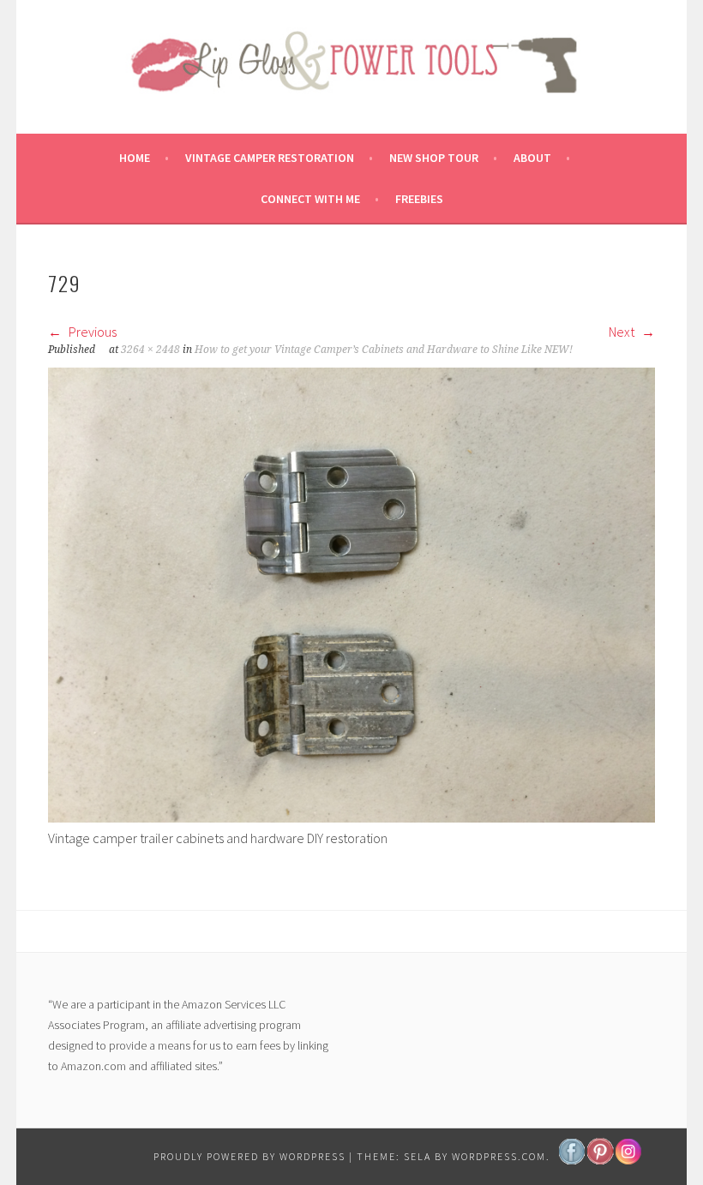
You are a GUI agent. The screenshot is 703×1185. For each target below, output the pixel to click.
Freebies (419, 198)
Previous (91, 331)
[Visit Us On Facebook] (571, 1160)
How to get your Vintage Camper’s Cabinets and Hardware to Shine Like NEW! (384, 350)
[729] (352, 817)
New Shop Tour (433, 157)
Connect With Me (310, 198)
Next (623, 331)
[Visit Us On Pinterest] (600, 1160)
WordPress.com (499, 1156)
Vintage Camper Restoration (269, 157)
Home (134, 157)
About (532, 157)
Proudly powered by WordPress (249, 1156)
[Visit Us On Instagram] (628, 1160)
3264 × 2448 (150, 350)
